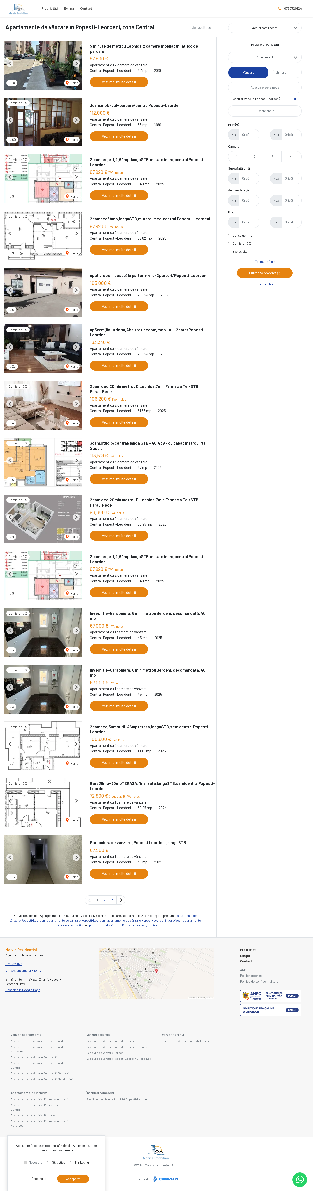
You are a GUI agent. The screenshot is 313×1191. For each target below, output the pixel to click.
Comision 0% (242, 243)
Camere (234, 146)
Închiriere (279, 72)
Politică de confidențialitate (259, 981)
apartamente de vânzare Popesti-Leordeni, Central (123, 925)
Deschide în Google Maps (22, 990)
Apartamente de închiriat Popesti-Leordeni (39, 1099)
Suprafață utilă (239, 168)
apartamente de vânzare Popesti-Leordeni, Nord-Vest (144, 920)
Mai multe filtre (265, 262)
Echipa (69, 8)
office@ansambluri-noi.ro (23, 970)
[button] (9, 63)
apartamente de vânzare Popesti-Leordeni (76, 920)
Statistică (58, 1162)
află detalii (64, 1145)
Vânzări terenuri (173, 1035)
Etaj (231, 212)
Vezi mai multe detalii (119, 82)
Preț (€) (233, 125)
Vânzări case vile (98, 1035)
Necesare (35, 1162)
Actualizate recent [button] (264, 28)
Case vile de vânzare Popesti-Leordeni (111, 1041)
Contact (86, 8)
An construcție (239, 190)
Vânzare (248, 72)
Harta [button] (74, 83)
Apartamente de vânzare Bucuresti (34, 1057)
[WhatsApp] (299, 1179)
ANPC (244, 970)
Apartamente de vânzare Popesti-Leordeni (39, 1041)
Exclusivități (241, 251)
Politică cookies (251, 976)
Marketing (82, 1162)
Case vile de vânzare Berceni (105, 1052)
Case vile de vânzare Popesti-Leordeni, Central (117, 1046)
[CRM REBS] (165, 1179)
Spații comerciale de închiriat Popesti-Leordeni (117, 1099)
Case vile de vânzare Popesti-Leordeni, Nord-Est (118, 1058)
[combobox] (265, 57)
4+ (291, 157)
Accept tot (73, 1179)
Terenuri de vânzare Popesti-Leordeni (187, 1041)
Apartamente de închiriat (29, 1093)
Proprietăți (50, 8)
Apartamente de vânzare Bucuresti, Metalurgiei (42, 1079)
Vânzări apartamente (26, 1035)
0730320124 (293, 8)
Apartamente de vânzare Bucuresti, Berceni (40, 1073)
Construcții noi (243, 235)
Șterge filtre (265, 284)
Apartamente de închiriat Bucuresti (34, 1115)
